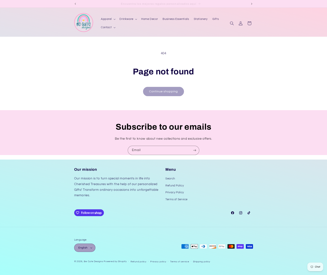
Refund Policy (174, 185)
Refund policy (138, 262)
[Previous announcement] (75, 4)
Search (170, 178)
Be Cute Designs (93, 261)
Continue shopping (163, 91)
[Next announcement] (252, 4)
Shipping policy (201, 262)
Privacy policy (158, 262)
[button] (107, 19)
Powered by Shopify (115, 261)
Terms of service (179, 262)
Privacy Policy (174, 192)
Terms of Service (176, 199)
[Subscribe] (194, 150)
